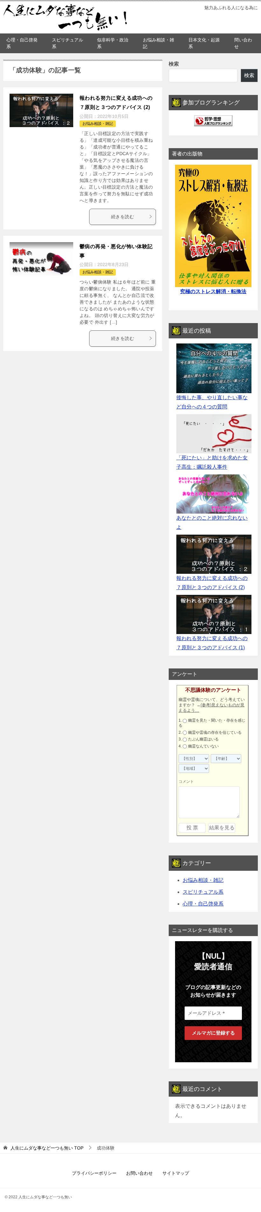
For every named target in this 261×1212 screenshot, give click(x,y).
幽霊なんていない (203, 746)
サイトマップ (175, 1173)
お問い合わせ (139, 1173)
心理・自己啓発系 (22, 43)
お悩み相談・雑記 (158, 43)
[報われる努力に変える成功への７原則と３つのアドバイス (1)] (213, 614)
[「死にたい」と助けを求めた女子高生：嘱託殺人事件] (213, 434)
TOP (47, 1148)
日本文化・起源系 (204, 43)
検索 (174, 64)
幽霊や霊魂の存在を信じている (215, 732)
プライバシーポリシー (94, 1173)
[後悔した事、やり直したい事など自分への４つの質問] (213, 368)
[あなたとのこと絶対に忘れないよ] (213, 494)
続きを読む (122, 216)
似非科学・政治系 (112, 43)
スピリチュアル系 (67, 43)
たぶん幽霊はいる (203, 739)
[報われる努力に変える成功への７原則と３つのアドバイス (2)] (213, 554)
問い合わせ (243, 43)
